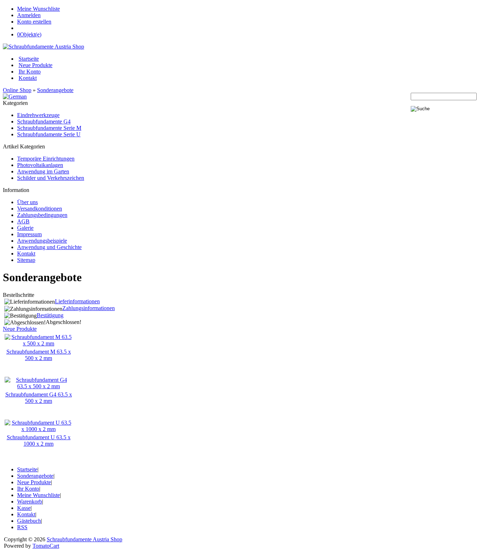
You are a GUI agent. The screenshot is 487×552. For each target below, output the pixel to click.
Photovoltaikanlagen (40, 165)
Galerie (25, 228)
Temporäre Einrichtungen (46, 159)
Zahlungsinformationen (88, 308)
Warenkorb (29, 501)
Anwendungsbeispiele (42, 241)
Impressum (29, 234)
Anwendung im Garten (43, 171)
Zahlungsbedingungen (42, 215)
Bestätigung (50, 315)
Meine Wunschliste (38, 9)
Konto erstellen (34, 22)
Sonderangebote (55, 90)
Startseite (29, 59)
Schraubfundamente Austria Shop (84, 539)
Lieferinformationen (77, 301)
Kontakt (28, 78)
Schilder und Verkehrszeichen (50, 178)
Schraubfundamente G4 (44, 121)
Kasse (24, 508)
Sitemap (26, 260)
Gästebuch (29, 521)
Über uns (27, 202)
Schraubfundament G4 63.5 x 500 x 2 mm (38, 397)
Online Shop (17, 90)
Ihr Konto (30, 72)
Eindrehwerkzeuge (38, 115)
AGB (23, 221)
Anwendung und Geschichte (49, 247)
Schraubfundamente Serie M (49, 128)
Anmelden (29, 15)
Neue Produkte (35, 65)
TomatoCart (45, 546)
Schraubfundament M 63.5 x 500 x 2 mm (38, 355)
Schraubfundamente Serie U (49, 134)
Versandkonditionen (39, 209)
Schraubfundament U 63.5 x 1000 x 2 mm (39, 440)
